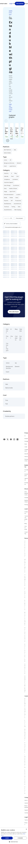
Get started (19, 3)
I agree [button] (7, 838)
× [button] (26, 829)
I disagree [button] (20, 838)
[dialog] (14, 836)
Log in (11, 3)
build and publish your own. (11, 107)
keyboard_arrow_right (9, 16)
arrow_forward (7, 140)
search (11, 218)
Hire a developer (14, 312)
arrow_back (6, 121)
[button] (14, 841)
